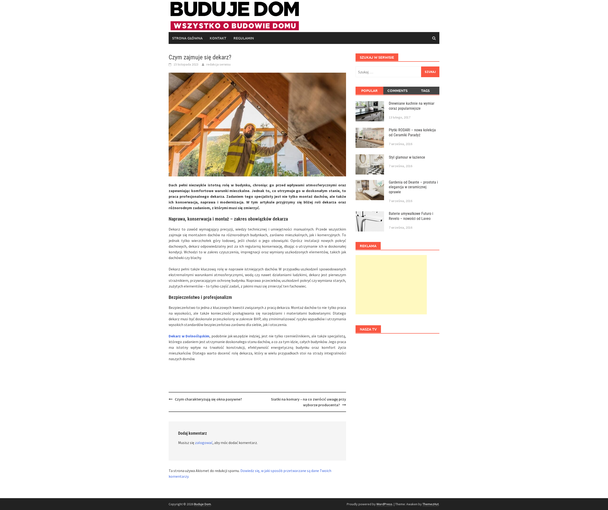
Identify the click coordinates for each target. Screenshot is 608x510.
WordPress (384, 504)
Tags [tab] (425, 90)
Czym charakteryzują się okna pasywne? (208, 399)
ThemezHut (431, 504)
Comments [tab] (397, 90)
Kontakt (218, 38)
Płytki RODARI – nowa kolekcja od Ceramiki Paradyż (412, 132)
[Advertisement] (391, 284)
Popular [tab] (369, 90)
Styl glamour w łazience (407, 157)
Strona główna (187, 38)
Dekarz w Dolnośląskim (189, 336)
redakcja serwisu (218, 64)
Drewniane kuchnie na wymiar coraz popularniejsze (411, 106)
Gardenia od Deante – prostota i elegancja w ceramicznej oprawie (413, 187)
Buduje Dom (202, 504)
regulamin (243, 38)
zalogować (204, 442)
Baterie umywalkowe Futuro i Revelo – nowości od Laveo (411, 216)
